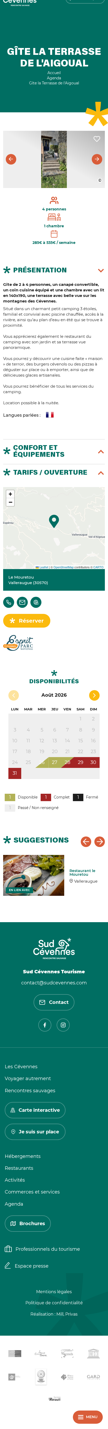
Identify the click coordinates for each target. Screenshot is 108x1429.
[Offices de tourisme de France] (67, 1378)
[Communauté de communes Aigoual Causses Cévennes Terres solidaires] (41, 1354)
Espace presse (31, 1266)
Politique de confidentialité (54, 1302)
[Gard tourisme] (93, 1378)
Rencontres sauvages (30, 1091)
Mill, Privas (67, 1314)
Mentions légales (54, 1291)
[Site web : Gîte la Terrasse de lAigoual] (35, 602)
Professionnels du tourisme (47, 1249)
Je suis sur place (39, 1132)
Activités (15, 1180)
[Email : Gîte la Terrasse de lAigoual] (22, 602)
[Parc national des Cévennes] (15, 1378)
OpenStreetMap (63, 567)
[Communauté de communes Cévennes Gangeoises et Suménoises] (15, 1354)
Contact (59, 1002)
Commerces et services (32, 1192)
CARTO (98, 567)
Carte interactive (39, 1110)
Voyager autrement (28, 1078)
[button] (54, 521)
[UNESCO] (93, 1354)
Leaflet (43, 567)
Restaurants (19, 1168)
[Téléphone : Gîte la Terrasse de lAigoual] (8, 602)
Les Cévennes (21, 1067)
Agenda (14, 1204)
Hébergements (23, 1156)
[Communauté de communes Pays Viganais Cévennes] (67, 1354)
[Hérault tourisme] (54, 1399)
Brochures (32, 1223)
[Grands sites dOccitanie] (41, 1378)
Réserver (31, 621)
